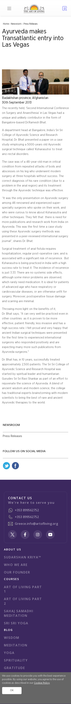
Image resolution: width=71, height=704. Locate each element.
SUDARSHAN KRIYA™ (22, 557)
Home (6, 24)
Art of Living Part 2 (23, 601)
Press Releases (30, 24)
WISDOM (11, 637)
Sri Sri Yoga (16, 623)
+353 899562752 (27, 510)
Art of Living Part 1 (23, 589)
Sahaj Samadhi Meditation (18, 613)
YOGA (9, 653)
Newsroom (16, 24)
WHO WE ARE (16, 565)
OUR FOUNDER (17, 572)
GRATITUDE (14, 668)
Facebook (15, 466)
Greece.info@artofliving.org (36, 523)
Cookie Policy (42, 683)
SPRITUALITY (16, 660)
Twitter (6, 466)
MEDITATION (15, 645)
